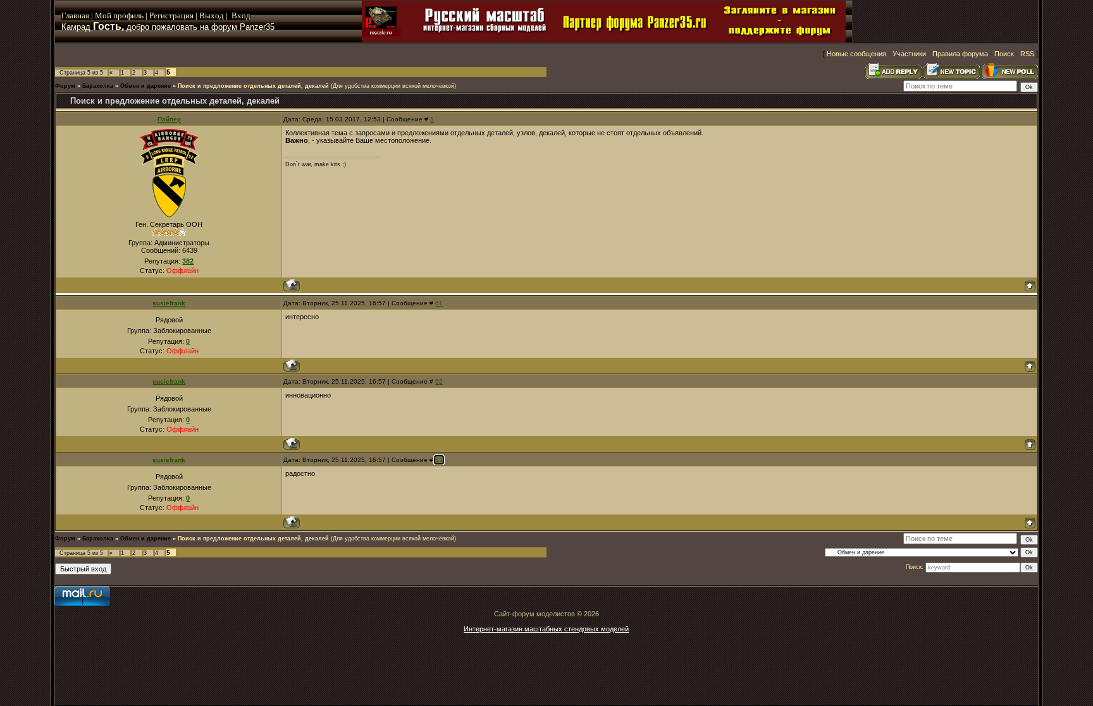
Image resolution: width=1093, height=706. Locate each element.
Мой (103, 15)
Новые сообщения (856, 54)
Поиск (1004, 54)
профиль (127, 15)
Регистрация (171, 15)
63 (439, 459)
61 (439, 303)
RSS (1027, 54)
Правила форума (960, 54)
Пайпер (169, 119)
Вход (241, 15)
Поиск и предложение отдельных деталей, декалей (253, 86)
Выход (212, 15)
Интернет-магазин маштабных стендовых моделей (546, 629)
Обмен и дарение (145, 86)
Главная (75, 15)
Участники (909, 54)
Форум (65, 86)
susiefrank (168, 303)
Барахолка (97, 86)
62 (439, 381)
